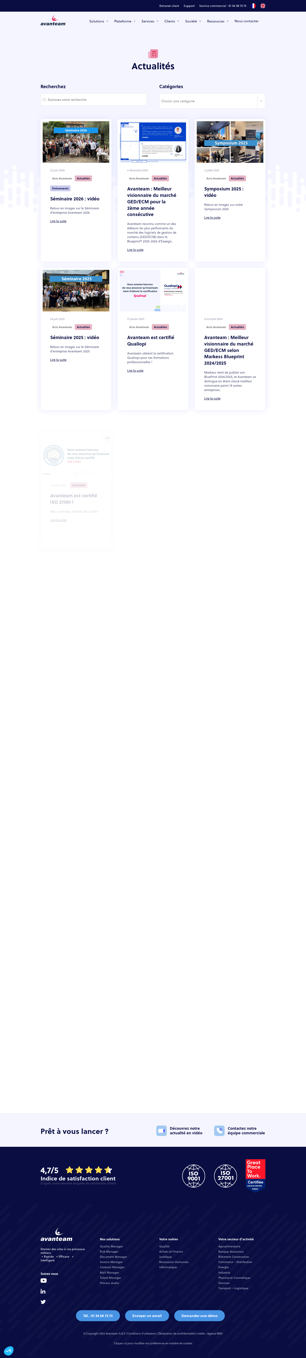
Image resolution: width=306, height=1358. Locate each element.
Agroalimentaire (229, 1246)
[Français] (253, 6)
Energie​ (223, 1267)
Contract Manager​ (112, 1267)
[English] (262, 6)
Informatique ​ (168, 1267)
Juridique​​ (165, 1257)
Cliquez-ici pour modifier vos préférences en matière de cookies (153, 1343)
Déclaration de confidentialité (176, 1333)
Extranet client (169, 6)
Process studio (109, 1283)
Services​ (224, 1283)
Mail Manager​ (109, 1272)
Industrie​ (224, 1272)
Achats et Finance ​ (171, 1251)
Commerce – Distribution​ (235, 1262)
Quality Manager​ (111, 1246)
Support (189, 6)
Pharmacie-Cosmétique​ (234, 1278)
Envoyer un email (147, 1315)
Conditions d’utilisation (141, 1333)
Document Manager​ (113, 1257)
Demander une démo (200, 1315)
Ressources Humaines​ (174, 1262)
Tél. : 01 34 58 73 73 (98, 1315)
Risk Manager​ (109, 1251)
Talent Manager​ (110, 1278)
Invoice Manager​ (111, 1262)
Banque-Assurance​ (231, 1251)
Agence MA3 (215, 1333)
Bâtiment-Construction (233, 1257)
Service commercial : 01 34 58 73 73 (222, 6)
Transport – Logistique (233, 1288)
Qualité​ (164, 1246)
